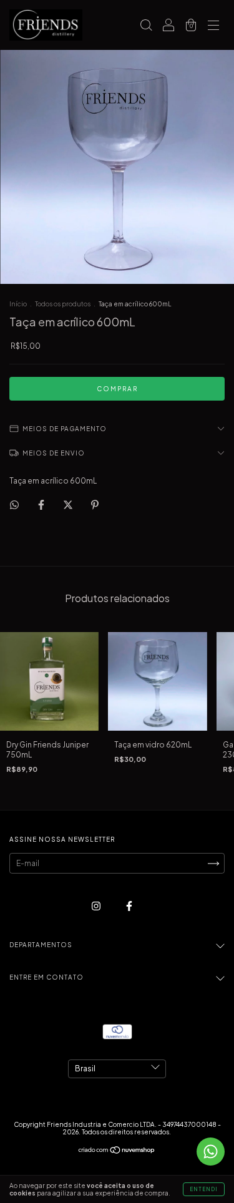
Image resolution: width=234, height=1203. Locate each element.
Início (18, 304)
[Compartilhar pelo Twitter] (68, 504)
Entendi (204, 1189)
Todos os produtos (62, 304)
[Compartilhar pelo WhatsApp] (14, 505)
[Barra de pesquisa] (146, 26)
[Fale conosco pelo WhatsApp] (211, 1151)
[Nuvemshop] (117, 1151)
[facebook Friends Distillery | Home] (129, 906)
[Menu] (213, 26)
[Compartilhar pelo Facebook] (41, 504)
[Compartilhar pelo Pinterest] (95, 504)
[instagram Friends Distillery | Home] (97, 906)
